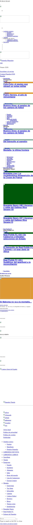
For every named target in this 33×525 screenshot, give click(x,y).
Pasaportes (6, 78)
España (9, 114)
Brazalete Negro (8, 167)
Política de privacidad (10, 432)
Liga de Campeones (12, 121)
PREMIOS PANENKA (12, 36)
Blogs (8, 164)
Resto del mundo (12, 119)
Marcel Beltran (4, 305)
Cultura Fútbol (11, 161)
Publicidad (6, 437)
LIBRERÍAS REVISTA (12, 41)
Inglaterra (9, 115)
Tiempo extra (10, 165)
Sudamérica (13, 120)
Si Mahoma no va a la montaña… (16, 302)
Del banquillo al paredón (15, 141)
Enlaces (6, 42)
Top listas (9, 158)
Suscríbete (6, 271)
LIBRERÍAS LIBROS (12, 40)
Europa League (11, 122)
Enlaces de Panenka (9, 514)
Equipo (9, 32)
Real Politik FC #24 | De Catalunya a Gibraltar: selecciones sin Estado (14, 237)
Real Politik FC (7, 229)
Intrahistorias (11, 506)
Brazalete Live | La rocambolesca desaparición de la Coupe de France (18, 175)
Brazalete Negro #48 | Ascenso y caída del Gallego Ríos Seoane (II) (18, 207)
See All (5, 81)
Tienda (5, 460)
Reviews (9, 163)
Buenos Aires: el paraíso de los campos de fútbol (16, 106)
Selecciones (10, 124)
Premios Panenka (12, 449)
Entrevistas (10, 157)
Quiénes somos (8, 31)
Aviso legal (7, 430)
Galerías (9, 160)
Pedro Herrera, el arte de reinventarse (15, 96)
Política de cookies (9, 435)
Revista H (10, 35)
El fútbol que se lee (5, 273)
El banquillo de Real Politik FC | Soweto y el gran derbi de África (18, 249)
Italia (8, 118)
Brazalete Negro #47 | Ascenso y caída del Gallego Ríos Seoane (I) (18, 220)
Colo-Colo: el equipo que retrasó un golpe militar (15, 85)
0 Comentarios (3, 311)
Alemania (9, 116)
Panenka (2, 76)
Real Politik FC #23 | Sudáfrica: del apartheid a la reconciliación (17, 262)
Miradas (5, 125)
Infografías (10, 159)
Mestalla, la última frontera (16, 150)
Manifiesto (10, 34)
